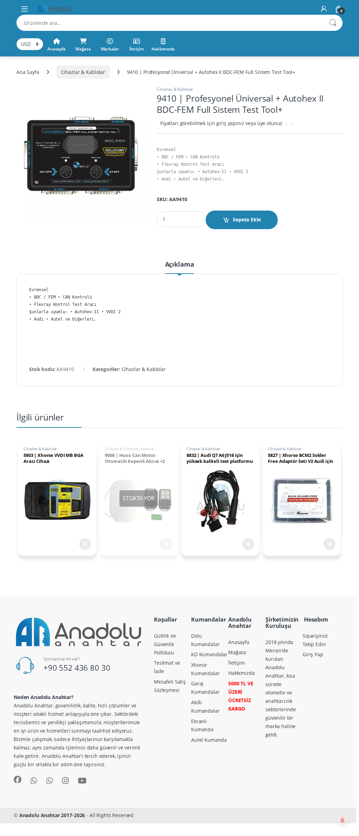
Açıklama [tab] (179, 264)
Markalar (110, 49)
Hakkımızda (163, 49)
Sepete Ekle (247, 219)
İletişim (136, 49)
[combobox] (169, 23)
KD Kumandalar (209, 654)
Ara (333, 23)
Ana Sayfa (27, 72)
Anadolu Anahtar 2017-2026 (52, 815)
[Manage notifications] (342, 820)
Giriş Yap (313, 654)
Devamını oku (161, 544)
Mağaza (83, 49)
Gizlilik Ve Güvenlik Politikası (165, 644)
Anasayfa (56, 49)
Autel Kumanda (209, 739)
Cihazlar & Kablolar (83, 72)
